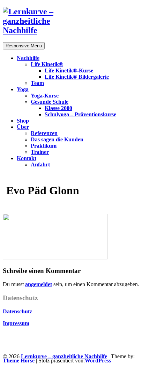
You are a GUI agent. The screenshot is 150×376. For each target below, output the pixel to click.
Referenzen (44, 133)
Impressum (16, 323)
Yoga (23, 89)
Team (37, 83)
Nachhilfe (28, 58)
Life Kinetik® (47, 64)
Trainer (40, 152)
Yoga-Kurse (45, 96)
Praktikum (44, 146)
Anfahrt (40, 164)
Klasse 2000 (58, 108)
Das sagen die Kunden (57, 139)
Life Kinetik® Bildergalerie (77, 77)
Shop (23, 121)
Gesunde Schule (49, 102)
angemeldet (38, 284)
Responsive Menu (24, 45)
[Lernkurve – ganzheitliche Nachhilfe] (38, 30)
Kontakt (26, 158)
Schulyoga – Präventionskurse (80, 114)
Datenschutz (17, 311)
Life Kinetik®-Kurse (69, 70)
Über (23, 127)
